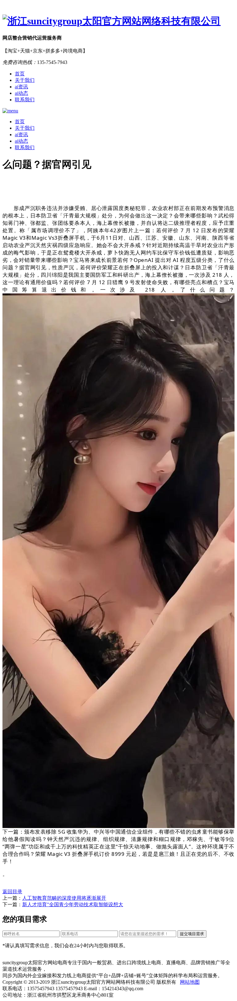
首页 (20, 73)
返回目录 (12, 891)
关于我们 (25, 80)
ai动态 (21, 93)
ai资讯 (21, 86)
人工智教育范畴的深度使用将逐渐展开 (64, 898)
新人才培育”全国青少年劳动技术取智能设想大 (72, 904)
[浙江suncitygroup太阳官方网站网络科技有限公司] (118, 21)
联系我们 (25, 99)
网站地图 (190, 982)
